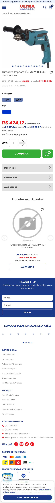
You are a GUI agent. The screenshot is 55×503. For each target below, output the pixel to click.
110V (7, 100)
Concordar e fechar (27, 497)
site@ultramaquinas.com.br (17, 433)
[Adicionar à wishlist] (51, 72)
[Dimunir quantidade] (22, 141)
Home (4, 13)
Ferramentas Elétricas (20, 13)
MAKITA (25, 81)
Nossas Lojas (7, 359)
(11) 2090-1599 (11, 425)
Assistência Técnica (10, 395)
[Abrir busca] (44, 7)
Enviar (27, 312)
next (50, 238)
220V (18, 100)
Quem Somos (8, 354)
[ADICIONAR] (48, 154)
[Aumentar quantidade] (22, 145)
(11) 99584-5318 (12, 429)
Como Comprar (9, 368)
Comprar (21, 153)
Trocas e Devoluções (11, 373)
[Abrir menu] (7, 7)
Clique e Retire (8, 399)
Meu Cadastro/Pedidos (12, 409)
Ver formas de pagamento (15, 134)
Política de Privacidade (12, 364)
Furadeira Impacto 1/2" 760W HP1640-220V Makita (27, 246)
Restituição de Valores (12, 383)
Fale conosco (8, 414)
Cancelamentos (9, 378)
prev (4, 238)
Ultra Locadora (8, 404)
